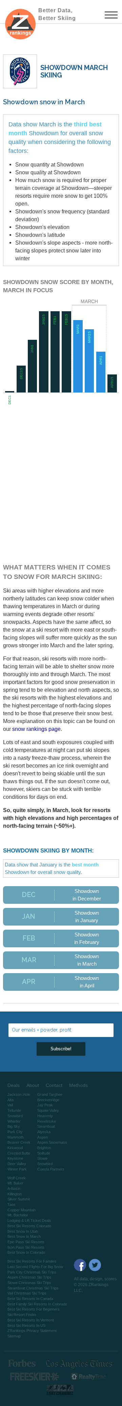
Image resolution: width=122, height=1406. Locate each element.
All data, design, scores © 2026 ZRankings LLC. (95, 1285)
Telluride (14, 1110)
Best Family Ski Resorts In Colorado (37, 1304)
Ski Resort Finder (21, 1315)
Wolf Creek (16, 1178)
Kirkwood (15, 1148)
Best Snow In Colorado (26, 1252)
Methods (78, 1085)
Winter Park (17, 1169)
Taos (11, 1204)
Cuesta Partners (50, 1169)
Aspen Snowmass (52, 1142)
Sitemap (14, 1336)
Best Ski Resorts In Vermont (30, 1320)
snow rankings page (36, 729)
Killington (14, 1194)
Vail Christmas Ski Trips (26, 1293)
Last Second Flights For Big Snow (35, 1267)
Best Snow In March (24, 1236)
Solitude (43, 1153)
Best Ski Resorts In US (26, 1325)
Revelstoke (46, 1121)
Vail (10, 1105)
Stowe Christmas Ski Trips (29, 1283)
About (32, 1085)
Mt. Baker (15, 1183)
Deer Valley (16, 1164)
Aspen (42, 1137)
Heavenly (45, 1116)
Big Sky (13, 1126)
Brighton (44, 1148)
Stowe (42, 1158)
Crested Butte (18, 1153)
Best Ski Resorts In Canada (30, 1299)
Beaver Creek (18, 1142)
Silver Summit (18, 1199)
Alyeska (43, 1132)
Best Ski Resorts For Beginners (33, 1309)
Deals (13, 1085)
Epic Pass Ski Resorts (25, 1242)
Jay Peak (45, 1105)
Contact (54, 1085)
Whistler (14, 1121)
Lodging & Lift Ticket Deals (29, 1220)
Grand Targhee (49, 1094)
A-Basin (13, 1189)
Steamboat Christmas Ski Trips (33, 1288)
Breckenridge (48, 1100)
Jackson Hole (18, 1094)
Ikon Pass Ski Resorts (25, 1247)
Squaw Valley (48, 1110)
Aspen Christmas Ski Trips (29, 1277)
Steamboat (46, 1126)
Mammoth (15, 1137)
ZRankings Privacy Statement (32, 1331)
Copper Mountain (21, 1210)
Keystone (15, 1158)
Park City (15, 1132)
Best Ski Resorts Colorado (29, 1226)
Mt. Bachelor (17, 1215)
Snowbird (15, 1116)
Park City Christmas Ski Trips (31, 1272)
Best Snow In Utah (22, 1231)
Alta (10, 1100)
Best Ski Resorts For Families (32, 1261)
